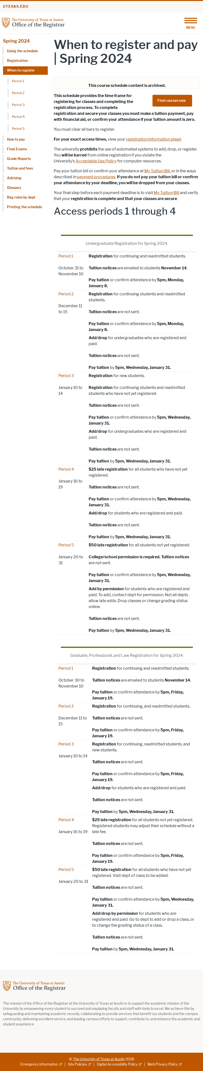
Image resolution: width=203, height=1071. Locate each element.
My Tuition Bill (157, 171)
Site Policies (77, 1064)
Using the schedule (22, 51)
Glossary (14, 188)
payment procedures (96, 177)
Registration (17, 61)
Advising (14, 178)
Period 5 (18, 128)
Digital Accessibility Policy (117, 1064)
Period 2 (18, 93)
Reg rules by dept (21, 197)
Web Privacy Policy (162, 1064)
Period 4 (18, 117)
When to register (21, 70)
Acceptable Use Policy (96, 161)
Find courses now (171, 101)
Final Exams (17, 149)
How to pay (16, 139)
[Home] (33, 22)
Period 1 (18, 81)
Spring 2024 (16, 41)
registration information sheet (153, 139)
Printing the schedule (24, 207)
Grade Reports (19, 159)
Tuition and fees (20, 168)
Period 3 (18, 105)
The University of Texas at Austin (99, 1059)
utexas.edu (15, 6)
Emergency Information (39, 1064)
